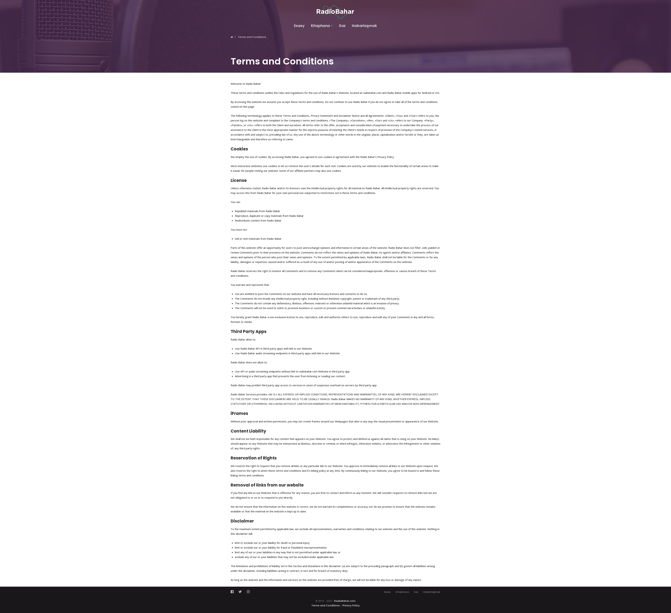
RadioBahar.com (344, 601)
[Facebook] (233, 591)
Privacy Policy (351, 605)
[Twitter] (240, 591)
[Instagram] (248, 591)
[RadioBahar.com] (335, 9)
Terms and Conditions (325, 605)
